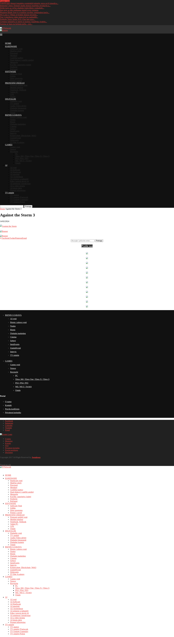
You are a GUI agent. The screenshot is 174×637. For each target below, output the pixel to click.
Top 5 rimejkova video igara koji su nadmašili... (19, 17)
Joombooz (36, 457)
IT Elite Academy (17, 142)
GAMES (8, 145)
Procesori (14, 53)
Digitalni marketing (18, 124)
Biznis (12, 122)
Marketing (8, 441)
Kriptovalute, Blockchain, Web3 (23, 135)
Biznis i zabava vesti (18, 117)
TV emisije (9, 193)
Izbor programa (16, 78)
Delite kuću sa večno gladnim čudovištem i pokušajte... (22, 8)
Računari (13, 69)
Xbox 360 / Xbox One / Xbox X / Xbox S (32, 156)
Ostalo (12, 97)
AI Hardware (15, 172)
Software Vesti (16, 74)
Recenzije (14, 151)
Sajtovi (13, 129)
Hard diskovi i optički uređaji (22, 60)
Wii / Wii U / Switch (23, 161)
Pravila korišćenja (12, 409)
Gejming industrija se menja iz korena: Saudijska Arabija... (23, 22)
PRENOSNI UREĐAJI (14, 83)
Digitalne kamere (17, 110)
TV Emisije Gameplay (19, 199)
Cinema (13, 126)
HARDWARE (11, 46)
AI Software (15, 170)
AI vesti (13, 167)
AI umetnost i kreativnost (20, 183)
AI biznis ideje (16, 188)
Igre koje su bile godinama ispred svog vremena (19, 10)
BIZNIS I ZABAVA (13, 115)
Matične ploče (16, 51)
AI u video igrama (17, 186)
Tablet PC (14, 92)
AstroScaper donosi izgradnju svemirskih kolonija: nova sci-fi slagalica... (29, 3)
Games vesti (15, 147)
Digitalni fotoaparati (18, 108)
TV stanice (14, 195)
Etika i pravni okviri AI (19, 181)
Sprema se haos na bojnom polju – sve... (16, 24)
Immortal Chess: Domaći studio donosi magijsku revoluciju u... (25, 6)
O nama (8, 402)
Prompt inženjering (17, 190)
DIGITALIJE (10, 99)
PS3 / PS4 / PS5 (21, 158)
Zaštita (13, 76)
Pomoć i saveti (16, 81)
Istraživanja (14, 131)
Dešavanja (14, 140)
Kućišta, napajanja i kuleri (20, 65)
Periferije (13, 67)
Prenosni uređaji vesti (18, 85)
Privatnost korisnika (13, 412)
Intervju (13, 133)
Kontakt (8, 405)
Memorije (14, 62)
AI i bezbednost (16, 177)
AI (6, 165)
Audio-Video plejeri (18, 106)
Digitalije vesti (16, 101)
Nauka (13, 119)
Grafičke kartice (16, 58)
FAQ (7, 446)
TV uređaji (14, 103)
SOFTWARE (10, 71)
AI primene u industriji (19, 179)
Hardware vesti (16, 49)
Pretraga (28, 206)
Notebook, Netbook (18, 90)
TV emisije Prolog (17, 202)
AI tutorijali (14, 174)
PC (16, 154)
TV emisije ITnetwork (19, 197)
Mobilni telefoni (16, 87)
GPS (12, 94)
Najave (13, 149)
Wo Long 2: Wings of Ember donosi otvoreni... (19, 15)
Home (2, 209)
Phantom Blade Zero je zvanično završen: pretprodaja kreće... (24, 12)
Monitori (13, 55)
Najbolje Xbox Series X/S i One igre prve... (17, 19)
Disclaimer (9, 452)
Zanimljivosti (15, 138)
